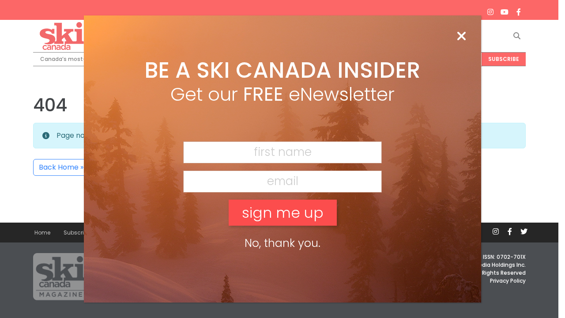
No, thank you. (282, 243)
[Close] (461, 37)
